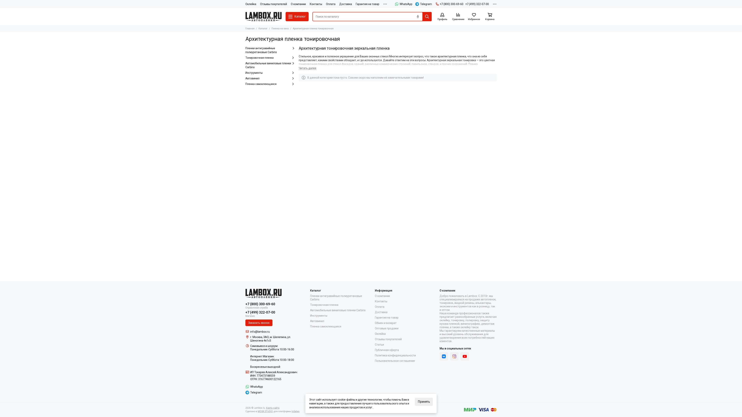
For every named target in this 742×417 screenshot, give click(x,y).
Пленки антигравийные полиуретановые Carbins (261, 50)
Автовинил (252, 78)
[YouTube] (464, 356)
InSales (296, 411)
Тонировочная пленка (259, 57)
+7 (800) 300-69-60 (451, 4)
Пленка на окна (280, 28)
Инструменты (254, 72)
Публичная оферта (387, 350)
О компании (298, 4)
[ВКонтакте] (444, 356)
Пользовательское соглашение (395, 360)
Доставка (345, 4)
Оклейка (250, 4)
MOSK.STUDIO (265, 411)
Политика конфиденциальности (395, 355)
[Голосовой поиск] (417, 16)
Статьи (379, 344)
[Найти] (427, 16)
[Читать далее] (307, 68)
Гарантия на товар (367, 4)
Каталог (263, 28)
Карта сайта (272, 408)
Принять (424, 401)
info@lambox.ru (260, 331)
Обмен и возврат (386, 323)
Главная (249, 28)
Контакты (316, 4)
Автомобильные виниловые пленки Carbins (268, 65)
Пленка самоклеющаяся (261, 84)
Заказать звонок (259, 322)
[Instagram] (454, 356)
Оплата (330, 4)
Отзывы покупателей (273, 4)
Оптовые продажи (386, 328)
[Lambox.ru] (263, 16)
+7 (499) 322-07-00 (477, 4)
